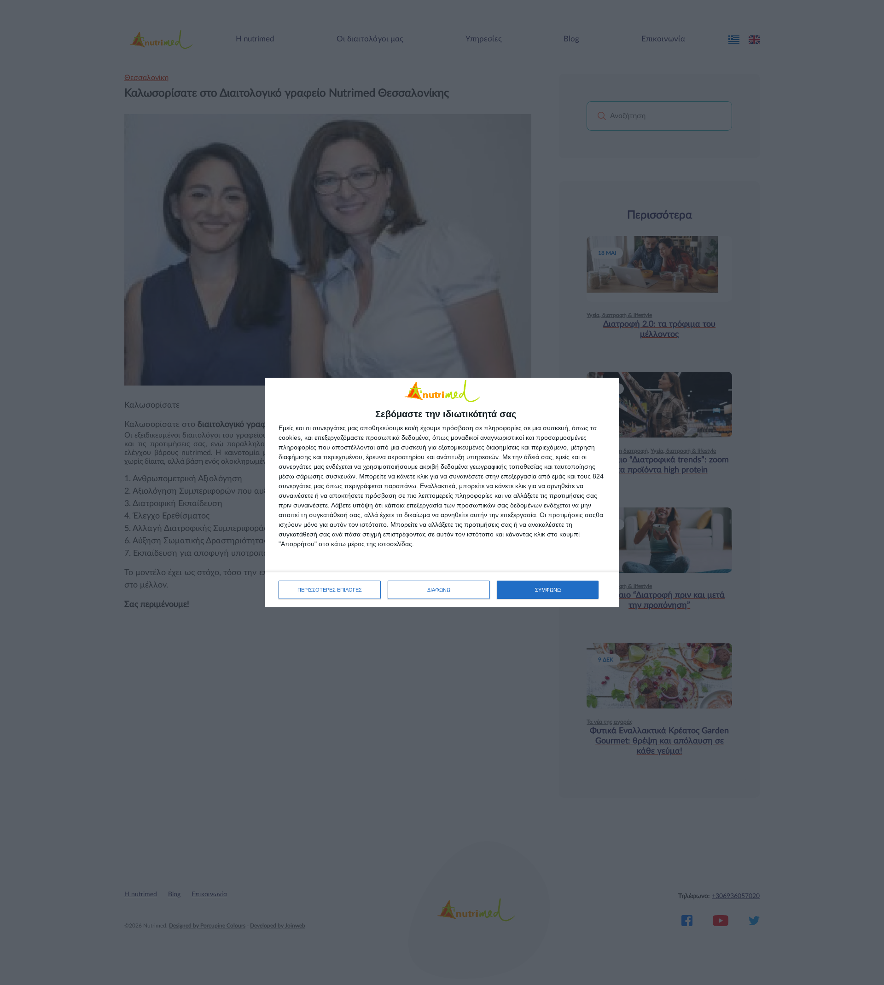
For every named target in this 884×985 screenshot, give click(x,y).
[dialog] (442, 492)
